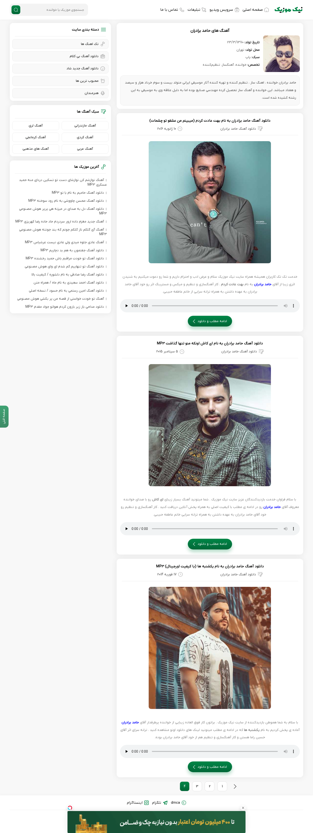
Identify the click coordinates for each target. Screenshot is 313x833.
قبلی (235, 786)
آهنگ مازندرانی (85, 125)
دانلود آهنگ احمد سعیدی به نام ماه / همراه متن (69, 282)
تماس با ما (169, 9)
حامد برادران (262, 284)
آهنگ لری (36, 125)
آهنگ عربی (85, 149)
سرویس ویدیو (221, 9)
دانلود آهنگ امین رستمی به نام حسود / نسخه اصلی (66, 290)
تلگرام (156, 802)
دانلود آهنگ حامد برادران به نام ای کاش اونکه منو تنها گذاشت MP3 (210, 343)
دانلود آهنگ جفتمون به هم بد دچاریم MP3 (72, 250)
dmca (175, 802)
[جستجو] (15, 9)
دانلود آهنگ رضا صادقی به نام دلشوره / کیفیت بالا (68, 274)
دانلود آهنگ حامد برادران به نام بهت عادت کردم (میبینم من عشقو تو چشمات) (209, 120)
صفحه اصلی (253, 9)
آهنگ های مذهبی (35, 149)
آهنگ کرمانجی (35, 137)
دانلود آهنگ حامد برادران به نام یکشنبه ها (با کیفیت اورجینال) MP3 (210, 566)
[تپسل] (69, 807)
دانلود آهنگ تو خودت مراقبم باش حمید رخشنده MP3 (65, 258)
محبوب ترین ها (87, 81)
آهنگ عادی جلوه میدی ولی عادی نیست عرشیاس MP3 (64, 242)
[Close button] (243, 807)
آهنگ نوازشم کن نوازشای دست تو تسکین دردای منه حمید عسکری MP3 (63, 182)
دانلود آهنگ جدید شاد (83, 68)
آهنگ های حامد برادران (209, 30)
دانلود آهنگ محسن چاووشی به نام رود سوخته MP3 (66, 201)
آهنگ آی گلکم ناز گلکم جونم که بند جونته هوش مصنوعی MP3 (63, 232)
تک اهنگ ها (90, 44)
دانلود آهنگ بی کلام (84, 56)
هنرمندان (92, 93)
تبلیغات (194, 9)
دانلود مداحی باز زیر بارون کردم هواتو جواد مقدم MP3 (64, 307)
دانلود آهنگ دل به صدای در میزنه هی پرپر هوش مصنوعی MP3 (63, 211)
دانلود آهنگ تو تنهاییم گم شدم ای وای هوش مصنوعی (64, 266)
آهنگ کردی (85, 137)
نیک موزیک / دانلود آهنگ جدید (288, 10)
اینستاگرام (135, 802)
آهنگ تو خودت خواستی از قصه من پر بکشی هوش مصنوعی (60, 298)
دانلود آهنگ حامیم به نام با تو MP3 (78, 192)
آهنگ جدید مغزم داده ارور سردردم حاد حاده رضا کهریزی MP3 (59, 221)
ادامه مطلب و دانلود (212, 321)
